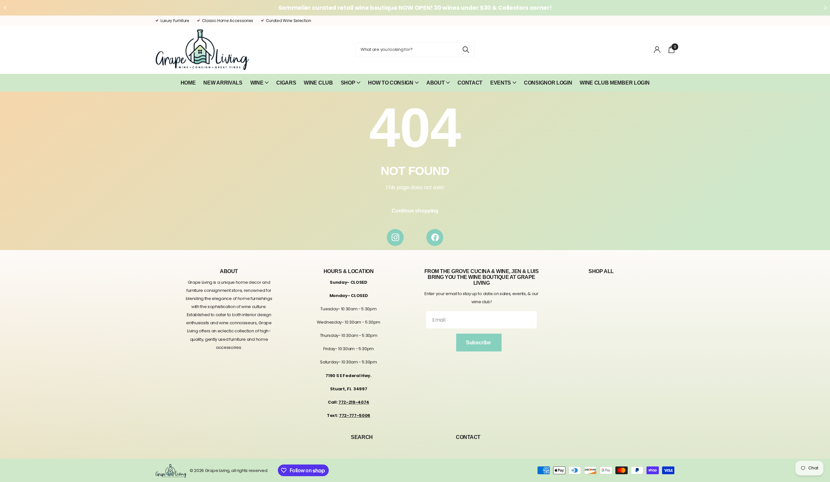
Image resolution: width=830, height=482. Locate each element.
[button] (5, 8)
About (435, 83)
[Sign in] (657, 49)
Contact (469, 83)
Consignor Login (548, 83)
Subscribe (479, 342)
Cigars (286, 83)
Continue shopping (415, 210)
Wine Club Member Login (614, 83)
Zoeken (466, 49)
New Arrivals (222, 83)
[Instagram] (395, 237)
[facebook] (434, 237)
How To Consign (390, 83)
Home (188, 83)
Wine (257, 83)
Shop (348, 83)
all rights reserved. (249, 470)
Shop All (600, 271)
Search (362, 437)
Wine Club (318, 83)
